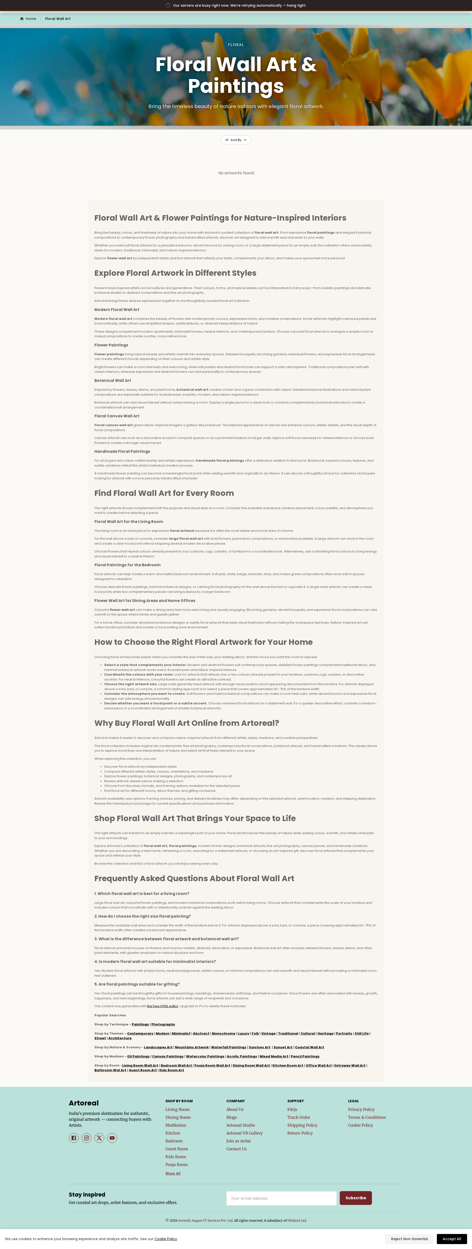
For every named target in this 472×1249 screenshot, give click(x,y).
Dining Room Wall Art (251, 1065)
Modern (162, 1033)
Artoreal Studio (240, 1125)
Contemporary (140, 1033)
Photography (163, 1024)
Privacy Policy (361, 1109)
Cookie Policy (360, 1125)
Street (100, 1038)
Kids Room (175, 1156)
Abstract (201, 1033)
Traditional (288, 1033)
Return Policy (300, 1133)
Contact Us (236, 1148)
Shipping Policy (302, 1125)
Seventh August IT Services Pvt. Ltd (205, 1220)
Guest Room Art (143, 1070)
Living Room (177, 1109)
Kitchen (172, 1133)
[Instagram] (86, 1138)
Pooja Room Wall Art (212, 1065)
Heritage (326, 1033)
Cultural (308, 1033)
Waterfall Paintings (228, 1047)
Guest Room (176, 1148)
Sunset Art (283, 1047)
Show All (172, 1173)
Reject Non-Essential (409, 1238)
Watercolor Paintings (205, 1056)
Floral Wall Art (58, 18)
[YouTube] (112, 1138)
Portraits (344, 1033)
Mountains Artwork (192, 1047)
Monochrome (223, 1033)
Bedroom (174, 1140)
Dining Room (178, 1117)
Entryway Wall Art (350, 1065)
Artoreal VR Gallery (244, 1133)
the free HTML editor (162, 1006)
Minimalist (181, 1033)
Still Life (362, 1033)
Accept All (452, 1238)
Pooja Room (176, 1164)
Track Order (298, 1117)
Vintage (268, 1033)
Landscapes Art (158, 1047)
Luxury (243, 1033)
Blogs (231, 1117)
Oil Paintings (138, 1056)
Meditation (175, 1125)
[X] (99, 1138)
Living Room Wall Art (140, 1065)
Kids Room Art (171, 1070)
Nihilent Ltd (296, 1220)
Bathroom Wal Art (110, 1070)
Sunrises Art (259, 1047)
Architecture (120, 1038)
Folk (255, 1033)
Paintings (140, 1024)
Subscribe (356, 1197)
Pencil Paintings (305, 1056)
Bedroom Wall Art (177, 1065)
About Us (235, 1109)
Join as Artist (238, 1140)
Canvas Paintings (168, 1056)
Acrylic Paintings (242, 1056)
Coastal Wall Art (309, 1047)
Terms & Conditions (367, 1117)
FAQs (292, 1109)
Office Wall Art (319, 1065)
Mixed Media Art (274, 1056)
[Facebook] (74, 1138)
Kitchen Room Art (287, 1065)
